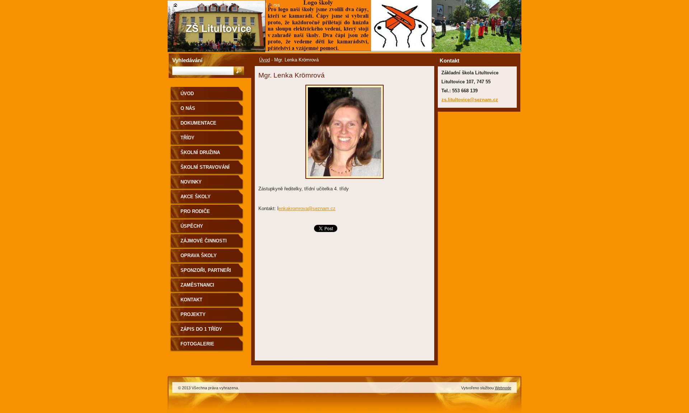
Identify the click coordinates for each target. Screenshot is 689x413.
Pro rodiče (195, 211)
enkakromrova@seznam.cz (307, 208)
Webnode (503, 388)
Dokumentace (198, 123)
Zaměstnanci (197, 285)
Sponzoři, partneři (206, 270)
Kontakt (191, 299)
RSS (276, 5)
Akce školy (196, 196)
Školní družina (200, 152)
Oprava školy (199, 255)
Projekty (193, 314)
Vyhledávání (187, 60)
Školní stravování (205, 167)
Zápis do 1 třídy (201, 329)
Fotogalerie (197, 344)
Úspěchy (192, 226)
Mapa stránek (250, 5)
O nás (188, 108)
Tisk (222, 5)
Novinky (191, 182)
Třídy (187, 137)
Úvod (264, 59)
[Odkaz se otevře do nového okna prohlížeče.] (344, 181)
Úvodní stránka (194, 5)
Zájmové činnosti (204, 240)
